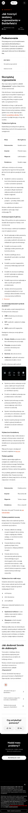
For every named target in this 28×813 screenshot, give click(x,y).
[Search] (24, 3)
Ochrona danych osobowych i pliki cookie (18, 805)
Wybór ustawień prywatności (14, 810)
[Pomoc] (3, 3)
